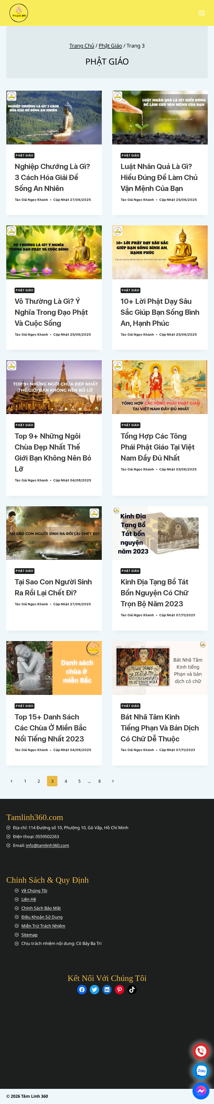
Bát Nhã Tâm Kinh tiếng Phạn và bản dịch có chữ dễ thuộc (160, 727)
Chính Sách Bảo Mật (41, 908)
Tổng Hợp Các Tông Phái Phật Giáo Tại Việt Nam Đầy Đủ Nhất (158, 447)
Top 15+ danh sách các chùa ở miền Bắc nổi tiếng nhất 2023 (51, 727)
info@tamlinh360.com (47, 845)
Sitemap (29, 935)
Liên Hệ (28, 899)
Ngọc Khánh (38, 200)
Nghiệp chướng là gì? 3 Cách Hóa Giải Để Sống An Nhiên (52, 177)
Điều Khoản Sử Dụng (42, 917)
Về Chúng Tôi (34, 890)
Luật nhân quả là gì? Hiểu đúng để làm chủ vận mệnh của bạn (159, 177)
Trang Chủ (81, 45)
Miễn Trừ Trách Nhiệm (43, 926)
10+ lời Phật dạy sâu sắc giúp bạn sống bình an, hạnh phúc (160, 312)
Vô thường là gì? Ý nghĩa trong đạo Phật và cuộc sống (51, 312)
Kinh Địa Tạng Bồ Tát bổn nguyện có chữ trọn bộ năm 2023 (154, 592)
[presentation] (54, 117)
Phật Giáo (110, 45)
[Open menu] (201, 13)
